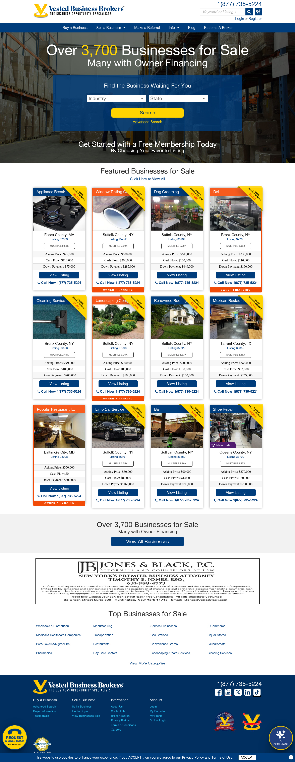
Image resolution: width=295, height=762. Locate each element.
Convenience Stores (164, 644)
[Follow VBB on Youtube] (228, 692)
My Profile (156, 715)
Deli (216, 191)
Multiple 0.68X (59, 246)
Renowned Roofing (170, 300)
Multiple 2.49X (59, 354)
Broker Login (158, 720)
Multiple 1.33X (177, 354)
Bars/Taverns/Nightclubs (53, 644)
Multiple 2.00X (118, 246)
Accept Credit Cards (42, 752)
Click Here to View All (147, 179)
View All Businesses (147, 541)
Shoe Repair (223, 409)
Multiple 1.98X (235, 246)
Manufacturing (102, 626)
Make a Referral (147, 27)
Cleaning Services (220, 653)
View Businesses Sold (86, 715)
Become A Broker (218, 27)
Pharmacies (44, 653)
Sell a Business (108, 27)
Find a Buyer (80, 711)
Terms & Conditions (123, 725)
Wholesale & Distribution (52, 626)
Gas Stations (159, 635)
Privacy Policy (120, 720)
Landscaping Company (115, 300)
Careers (116, 729)
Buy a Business (75, 27)
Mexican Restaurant (230, 300)
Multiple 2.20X (177, 463)
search (147, 112)
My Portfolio (157, 711)
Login (239, 18)
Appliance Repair (51, 191)
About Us (117, 706)
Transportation (103, 635)
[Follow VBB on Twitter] (238, 692)
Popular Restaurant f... (56, 409)
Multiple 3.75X (118, 354)
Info (172, 27)
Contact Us (118, 711)
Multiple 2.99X (177, 246)
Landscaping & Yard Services (170, 653)
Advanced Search (147, 122)
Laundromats (217, 644)
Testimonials (41, 715)
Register (255, 18)
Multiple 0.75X (118, 463)
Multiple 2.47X (235, 463)
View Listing (59, 275)
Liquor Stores (217, 635)
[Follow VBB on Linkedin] (247, 692)
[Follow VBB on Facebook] (218, 692)
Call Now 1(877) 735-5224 (60, 282)
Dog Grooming (166, 191)
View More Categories (148, 663)
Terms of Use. (222, 757)
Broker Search (120, 715)
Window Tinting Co (112, 191)
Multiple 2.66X (235, 354)
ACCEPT (247, 757)
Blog (191, 27)
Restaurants (101, 644)
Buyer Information (44, 711)
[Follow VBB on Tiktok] (257, 692)
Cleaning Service (51, 300)
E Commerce (216, 626)
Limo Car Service (109, 409)
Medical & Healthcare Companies (58, 635)
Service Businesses (164, 626)
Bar (157, 409)
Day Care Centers (105, 653)
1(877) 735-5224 (239, 3)
